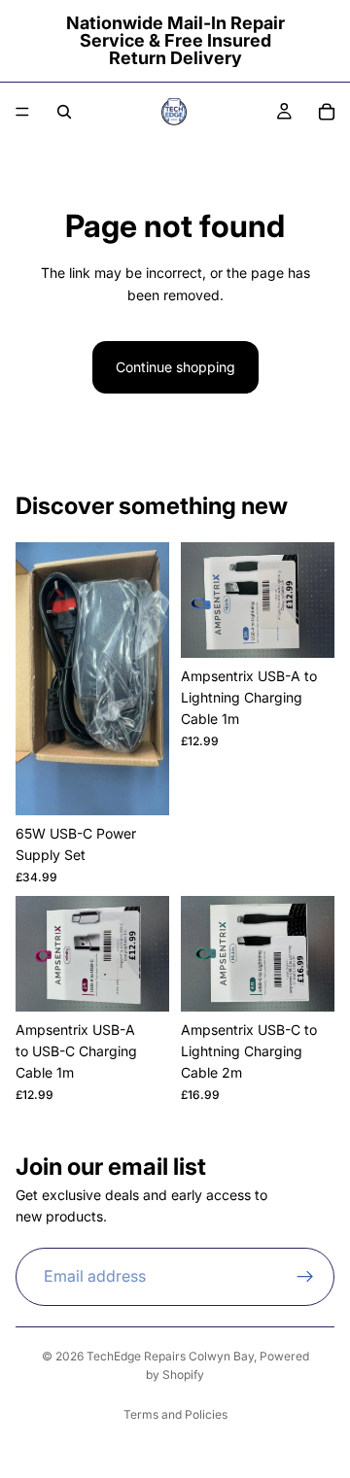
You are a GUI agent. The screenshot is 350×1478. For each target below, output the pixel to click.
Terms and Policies (175, 1414)
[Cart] (326, 111)
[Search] (64, 111)
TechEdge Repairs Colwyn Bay (170, 1356)
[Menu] (22, 111)
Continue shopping (175, 367)
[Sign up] (305, 1276)
